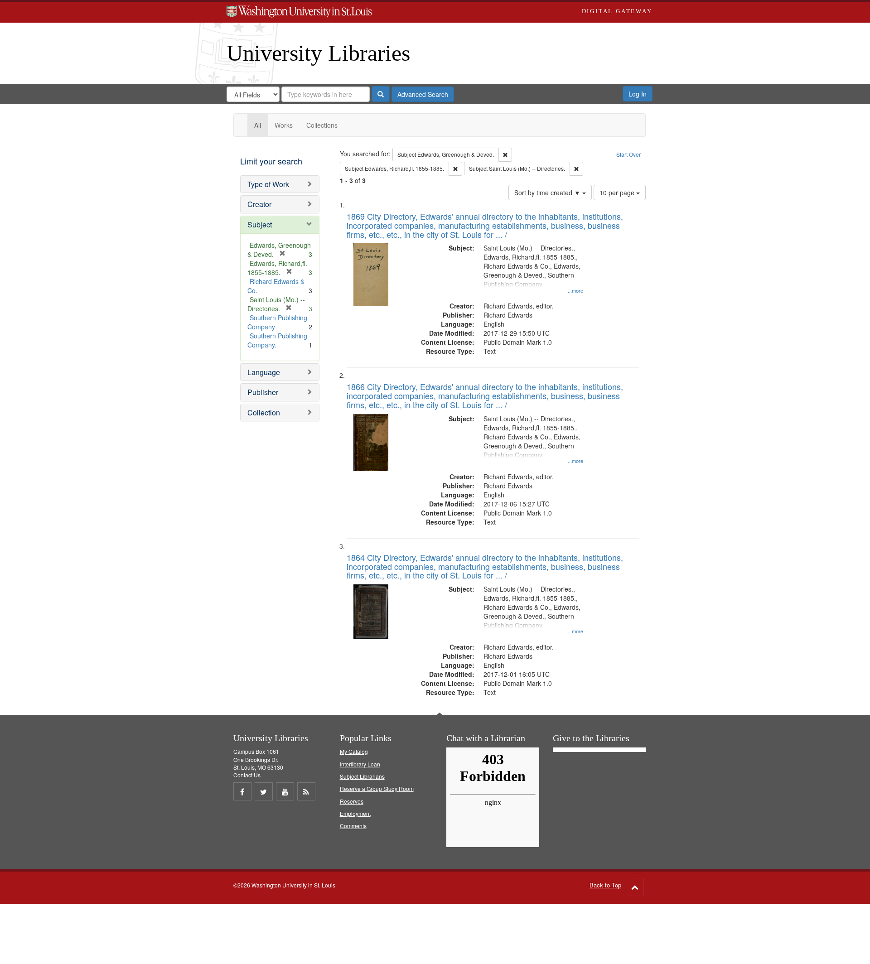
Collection (263, 412)
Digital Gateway (617, 11)
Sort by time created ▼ (548, 192)
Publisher (262, 392)
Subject (259, 224)
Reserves (351, 801)
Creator (259, 204)
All (257, 125)
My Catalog (354, 751)
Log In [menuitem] (637, 93)
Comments (353, 825)
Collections (322, 125)
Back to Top (605, 885)
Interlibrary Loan (360, 764)
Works (284, 125)
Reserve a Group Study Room (377, 788)
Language (263, 372)
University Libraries (318, 53)
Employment (355, 813)
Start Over (628, 154)
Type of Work (268, 184)
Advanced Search (422, 94)
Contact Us (247, 775)
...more (575, 290)
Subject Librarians (362, 776)
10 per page (617, 192)
